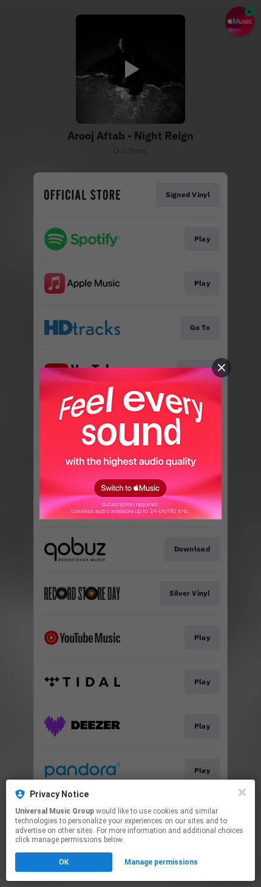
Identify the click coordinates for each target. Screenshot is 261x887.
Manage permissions (161, 862)
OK (64, 862)
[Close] (242, 792)
